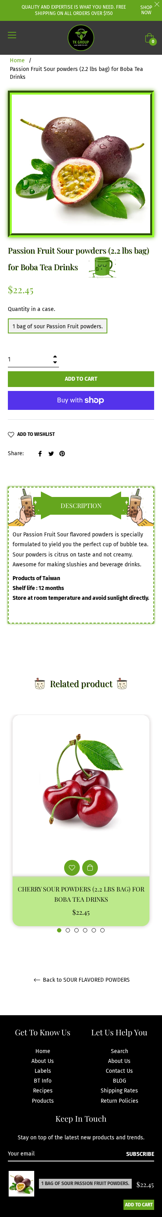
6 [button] (102, 930)
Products (43, 1101)
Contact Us (119, 1071)
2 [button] (68, 930)
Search (119, 1051)
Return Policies (119, 1101)
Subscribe (140, 1154)
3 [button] (76, 930)
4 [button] (85, 930)
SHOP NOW (146, 10)
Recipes (43, 1090)
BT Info (43, 1080)
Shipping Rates (119, 1090)
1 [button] (59, 930)
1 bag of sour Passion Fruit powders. (58, 326)
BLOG (119, 1080)
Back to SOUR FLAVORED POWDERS (85, 980)
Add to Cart (139, 1205)
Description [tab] (81, 505)
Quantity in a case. (31, 309)
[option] (81, 824)
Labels (43, 1071)
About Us (42, 1061)
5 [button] (94, 930)
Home (17, 60)
